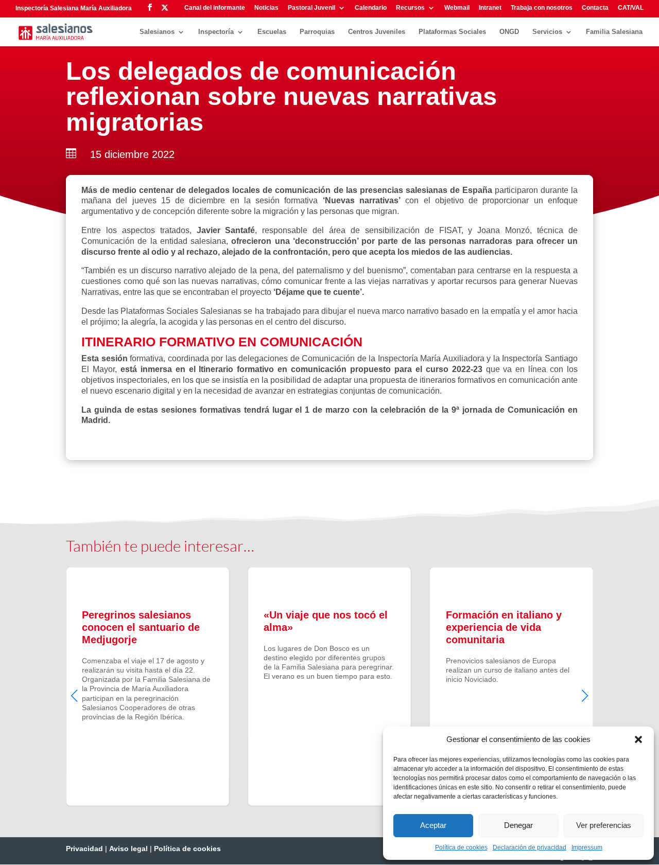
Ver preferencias (603, 825)
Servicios (547, 32)
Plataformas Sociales (452, 32)
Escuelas (271, 32)
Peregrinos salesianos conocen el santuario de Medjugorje (147, 686)
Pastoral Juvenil (311, 8)
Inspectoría (216, 32)
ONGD (509, 32)
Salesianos (157, 32)
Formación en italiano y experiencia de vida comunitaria (511, 686)
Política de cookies (461, 847)
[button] (638, 739)
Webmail (457, 8)
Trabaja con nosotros (542, 8)
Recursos (410, 8)
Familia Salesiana (614, 32)
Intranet (490, 8)
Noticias (266, 8)
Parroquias (317, 32)
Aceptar (433, 825)
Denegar (518, 825)
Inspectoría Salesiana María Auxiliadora (73, 8)
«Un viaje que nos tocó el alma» (329, 686)
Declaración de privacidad (529, 847)
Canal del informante (214, 8)
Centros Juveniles (376, 32)
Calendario (371, 8)
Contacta (595, 8)
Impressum (586, 847)
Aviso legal (128, 848)
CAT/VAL (631, 8)
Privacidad (84, 848)
